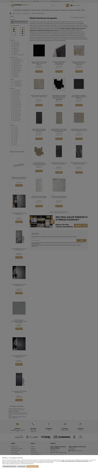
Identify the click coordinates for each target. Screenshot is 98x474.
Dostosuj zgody (21, 466)
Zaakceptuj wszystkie (33, 466)
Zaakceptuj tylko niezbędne (9, 466)
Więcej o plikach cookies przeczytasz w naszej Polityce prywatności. (18, 463)
